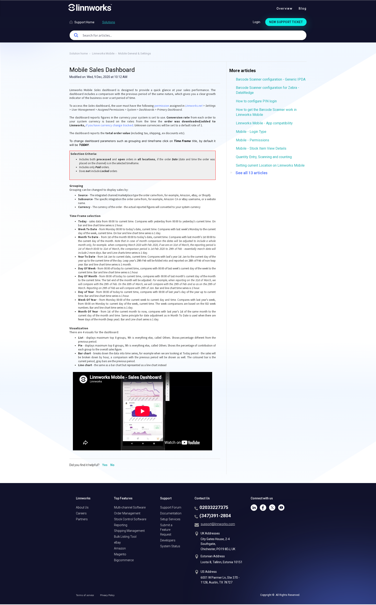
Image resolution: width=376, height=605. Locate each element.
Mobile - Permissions (252, 140)
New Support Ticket (286, 22)
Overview (285, 8)
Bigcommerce (124, 560)
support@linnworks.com (218, 524)
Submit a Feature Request (166, 529)
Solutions (108, 22)
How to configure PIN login (256, 101)
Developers (167, 540)
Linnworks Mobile (103, 53)
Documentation (170, 513)
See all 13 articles (251, 173)
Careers (81, 513)
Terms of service (85, 595)
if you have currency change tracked (109, 125)
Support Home (84, 22)
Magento (120, 554)
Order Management (127, 513)
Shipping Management (129, 530)
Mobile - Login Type (251, 132)
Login (256, 22)
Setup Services (170, 519)
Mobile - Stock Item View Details (261, 148)
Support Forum (170, 507)
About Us (82, 507)
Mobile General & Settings (134, 53)
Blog (303, 8)
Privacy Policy (107, 595)
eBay (117, 542)
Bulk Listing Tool (125, 536)
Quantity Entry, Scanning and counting (264, 157)
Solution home (78, 53)
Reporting (120, 525)
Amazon (120, 548)
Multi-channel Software (130, 507)
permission (161, 106)
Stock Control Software (130, 519)
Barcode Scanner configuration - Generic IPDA (271, 79)
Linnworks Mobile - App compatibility (264, 123)
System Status (170, 546)
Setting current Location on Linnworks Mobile (270, 165)
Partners (82, 519)
